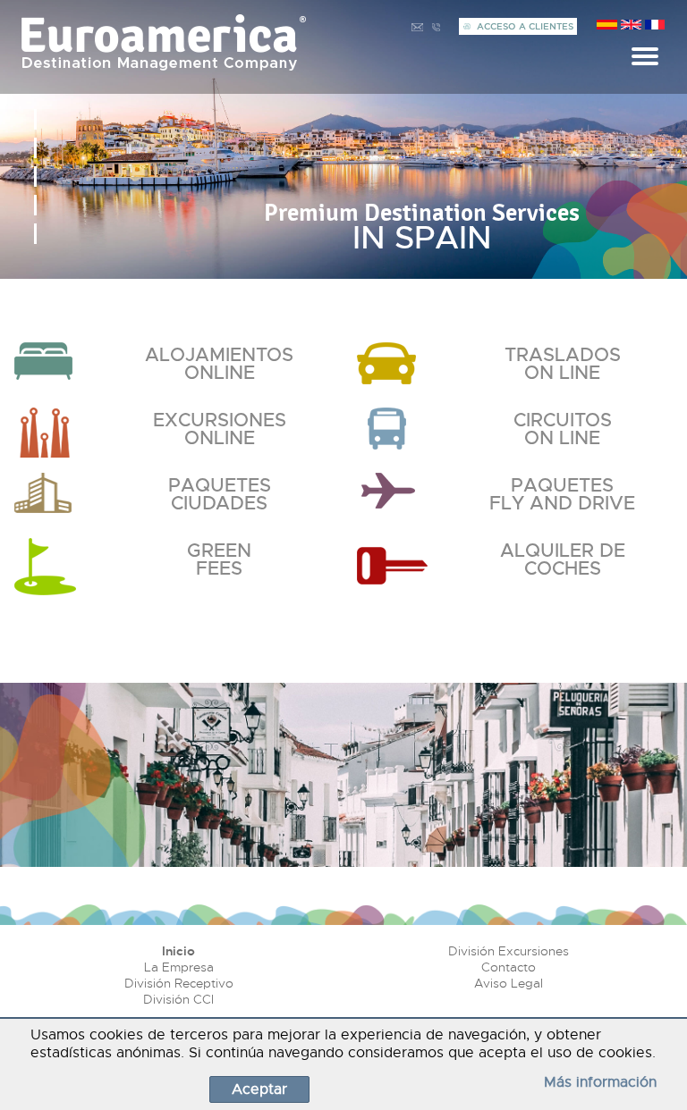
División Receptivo (178, 983)
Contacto (508, 967)
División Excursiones (508, 951)
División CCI (178, 999)
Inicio (178, 951)
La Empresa (179, 967)
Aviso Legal (508, 983)
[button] (35, 119)
